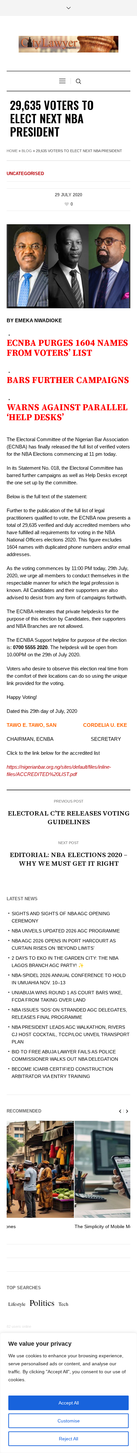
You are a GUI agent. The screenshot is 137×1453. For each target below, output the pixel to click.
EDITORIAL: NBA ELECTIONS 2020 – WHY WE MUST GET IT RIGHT (68, 859)
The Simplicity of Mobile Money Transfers (51, 1226)
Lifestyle (17, 1304)
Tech (63, 1304)
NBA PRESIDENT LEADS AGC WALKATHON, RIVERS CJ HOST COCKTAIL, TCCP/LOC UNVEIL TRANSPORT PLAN (71, 1034)
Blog (27, 151)
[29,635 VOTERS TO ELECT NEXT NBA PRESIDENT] (68, 266)
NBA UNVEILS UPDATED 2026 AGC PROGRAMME (66, 930)
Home (12, 151)
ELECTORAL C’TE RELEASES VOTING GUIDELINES (69, 817)
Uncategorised (25, 173)
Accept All (69, 1402)
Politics (42, 1303)
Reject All (68, 1438)
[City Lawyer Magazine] (68, 44)
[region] (68, 1393)
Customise (69, 1420)
